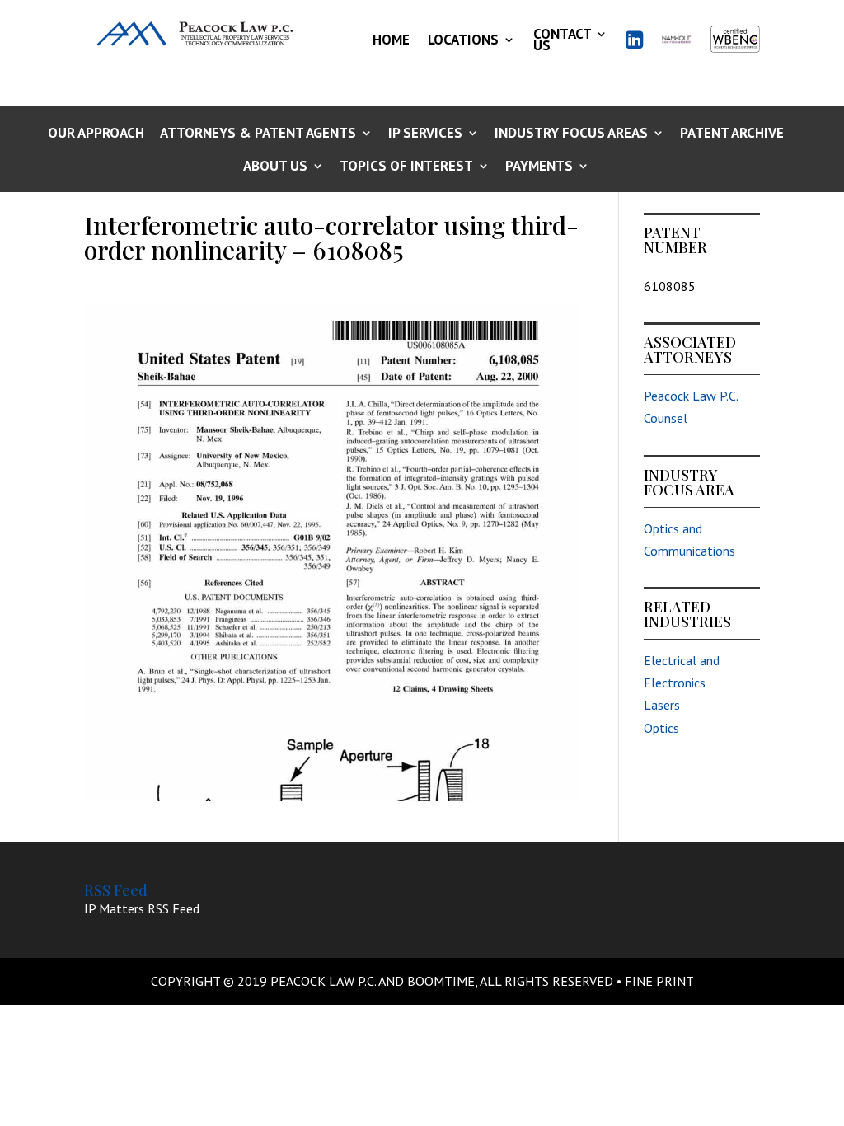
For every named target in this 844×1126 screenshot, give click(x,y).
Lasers (662, 705)
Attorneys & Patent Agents (258, 134)
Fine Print (659, 981)
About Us (275, 167)
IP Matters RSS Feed (141, 908)
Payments (539, 167)
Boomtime (441, 981)
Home (391, 39)
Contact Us (562, 39)
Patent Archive (732, 134)
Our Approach (96, 134)
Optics (661, 728)
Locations (463, 39)
